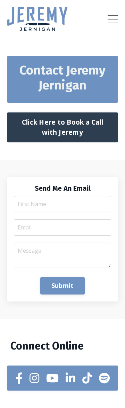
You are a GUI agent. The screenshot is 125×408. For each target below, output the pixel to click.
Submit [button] (62, 285)
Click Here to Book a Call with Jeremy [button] (62, 127)
